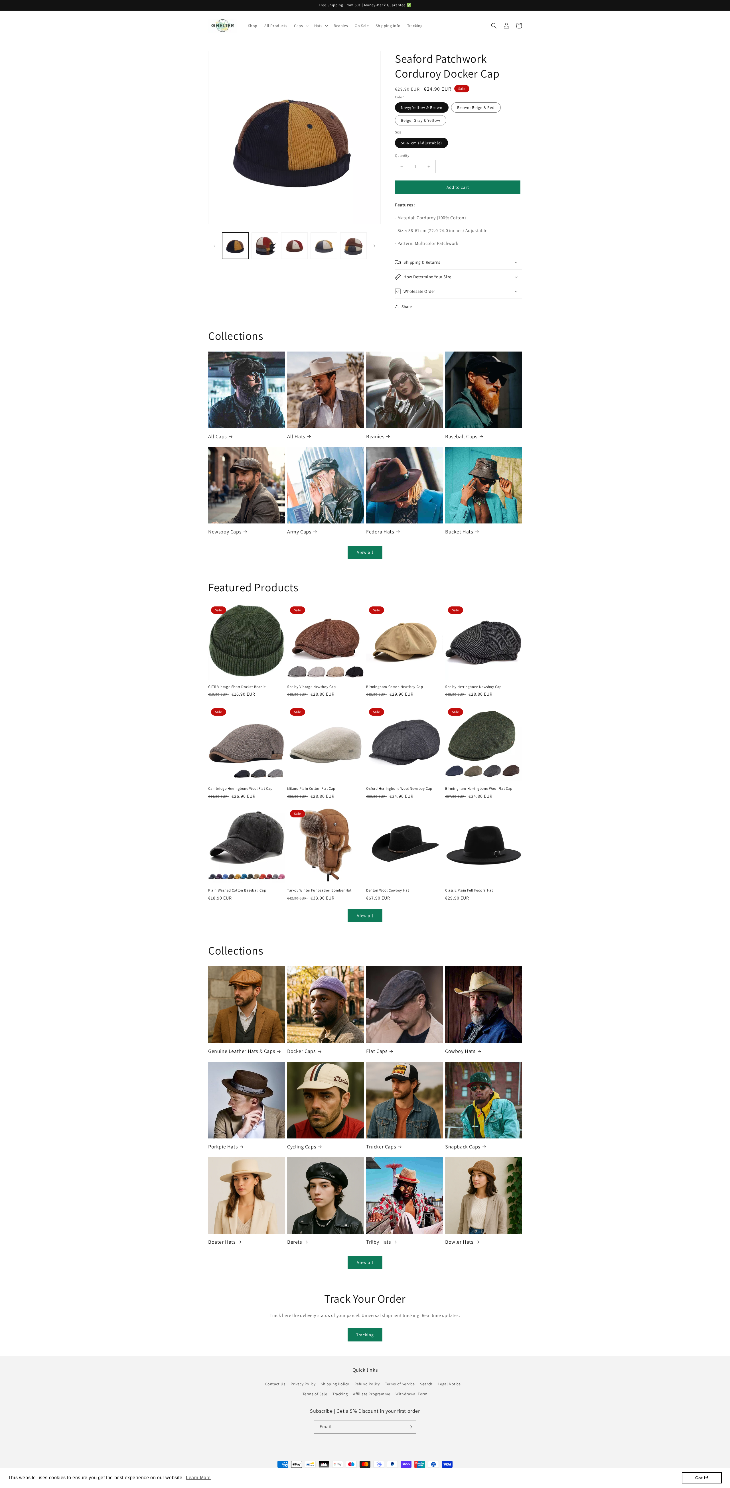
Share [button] (407, 306)
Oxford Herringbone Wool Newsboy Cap (399, 788)
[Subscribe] (409, 1427)
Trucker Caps (381, 1146)
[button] (301, 26)
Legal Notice (449, 1384)
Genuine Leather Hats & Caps (241, 1051)
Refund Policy (367, 1384)
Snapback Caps (462, 1146)
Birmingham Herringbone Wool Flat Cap (478, 788)
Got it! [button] (702, 1477)
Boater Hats (222, 1242)
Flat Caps (376, 1051)
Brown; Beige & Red (476, 107)
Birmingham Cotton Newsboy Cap (394, 687)
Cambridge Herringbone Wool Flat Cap (240, 788)
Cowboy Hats (460, 1051)
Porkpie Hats (223, 1146)
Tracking (365, 1334)
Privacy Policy (303, 1384)
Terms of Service (400, 1384)
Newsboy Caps (224, 531)
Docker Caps (301, 1051)
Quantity (402, 155)
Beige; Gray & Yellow (420, 120)
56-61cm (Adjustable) (421, 142)
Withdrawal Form (411, 1393)
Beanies (375, 436)
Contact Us (275, 1384)
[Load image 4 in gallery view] (324, 245)
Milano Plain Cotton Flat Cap (311, 788)
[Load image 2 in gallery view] (265, 245)
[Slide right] (374, 245)
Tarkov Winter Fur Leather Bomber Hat (319, 890)
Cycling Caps (301, 1146)
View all (365, 552)
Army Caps (299, 531)
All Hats (296, 436)
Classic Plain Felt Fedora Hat (469, 890)
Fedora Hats (380, 531)
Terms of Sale (315, 1393)
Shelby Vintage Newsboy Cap (311, 687)
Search (426, 1384)
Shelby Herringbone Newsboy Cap (473, 687)
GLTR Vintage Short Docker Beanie (236, 687)
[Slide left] (214, 245)
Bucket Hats (459, 531)
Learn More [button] (198, 1477)
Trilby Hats (378, 1242)
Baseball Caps (461, 436)
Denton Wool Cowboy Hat (387, 890)
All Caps (217, 436)
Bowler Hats (459, 1242)
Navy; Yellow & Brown (422, 107)
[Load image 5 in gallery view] (353, 245)
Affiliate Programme (371, 1393)
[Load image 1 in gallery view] (235, 245)
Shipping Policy (335, 1384)
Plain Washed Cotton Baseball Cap (237, 890)
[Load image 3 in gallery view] (294, 245)
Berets (294, 1242)
